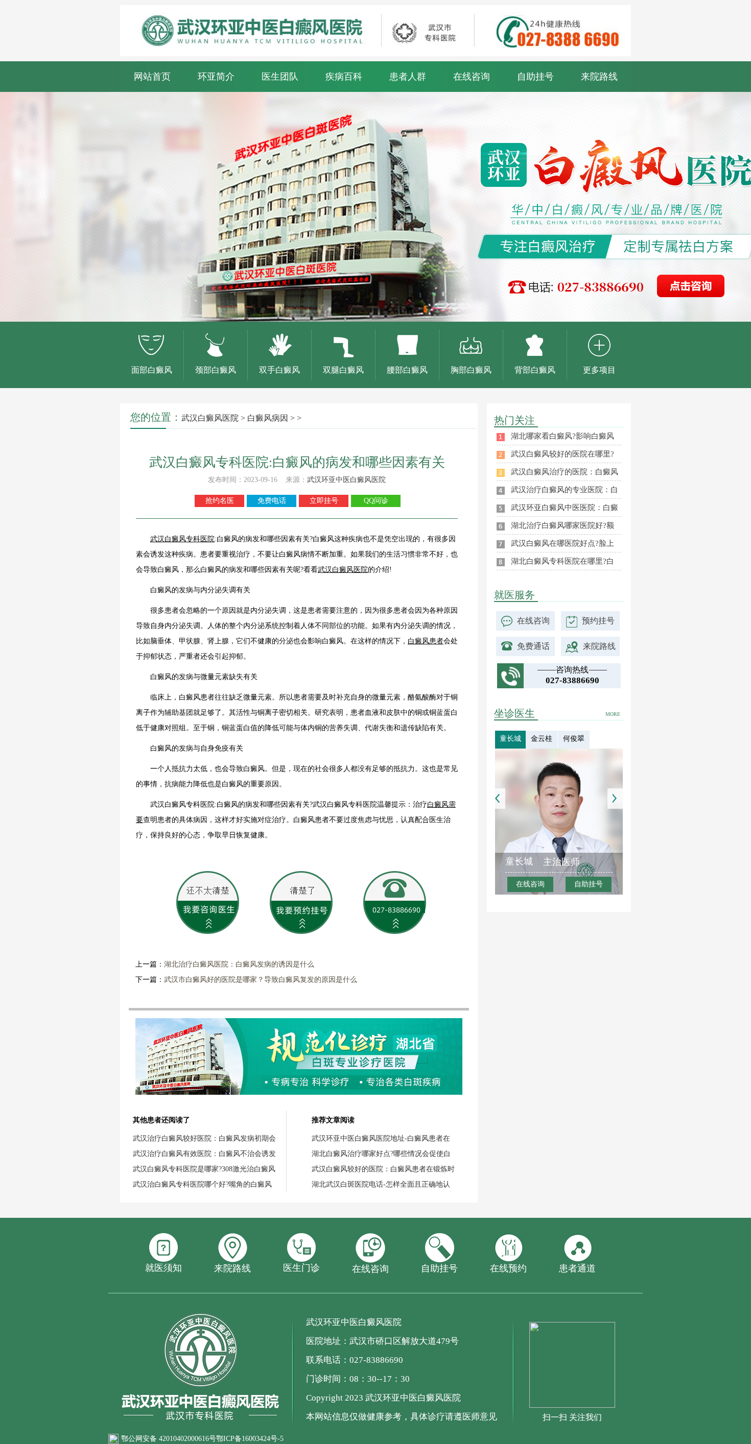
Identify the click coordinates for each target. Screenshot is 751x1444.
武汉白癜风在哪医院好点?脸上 (562, 543)
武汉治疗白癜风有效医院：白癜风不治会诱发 (204, 1154)
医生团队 (280, 76)
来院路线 (599, 76)
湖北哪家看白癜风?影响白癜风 (562, 436)
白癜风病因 (267, 418)
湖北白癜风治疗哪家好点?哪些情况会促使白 (381, 1154)
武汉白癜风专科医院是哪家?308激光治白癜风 (204, 1169)
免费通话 (533, 646)
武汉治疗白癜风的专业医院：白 (564, 490)
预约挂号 (598, 620)
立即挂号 (324, 500)
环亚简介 (216, 76)
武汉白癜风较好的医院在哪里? (562, 454)
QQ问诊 (376, 500)
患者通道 (577, 1268)
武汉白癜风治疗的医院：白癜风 (564, 472)
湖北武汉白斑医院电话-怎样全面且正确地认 (381, 1184)
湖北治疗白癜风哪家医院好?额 (562, 525)
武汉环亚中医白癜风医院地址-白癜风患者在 (381, 1138)
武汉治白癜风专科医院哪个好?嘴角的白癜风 (202, 1184)
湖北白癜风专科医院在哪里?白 (562, 561)
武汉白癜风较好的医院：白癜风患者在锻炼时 (383, 1169)
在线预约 (508, 1268)
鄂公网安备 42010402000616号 (168, 1438)
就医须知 (163, 1268)
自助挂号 (535, 76)
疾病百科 (343, 76)
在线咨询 (471, 76)
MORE (612, 714)
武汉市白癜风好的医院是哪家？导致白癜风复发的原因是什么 (260, 979)
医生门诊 (301, 1268)
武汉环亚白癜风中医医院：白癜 (564, 507)
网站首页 (152, 76)
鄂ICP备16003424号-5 (250, 1438)
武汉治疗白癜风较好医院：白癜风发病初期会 (204, 1138)
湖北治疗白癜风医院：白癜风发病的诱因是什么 (239, 964)
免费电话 (271, 500)
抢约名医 (219, 500)
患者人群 (407, 76)
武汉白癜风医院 (210, 418)
